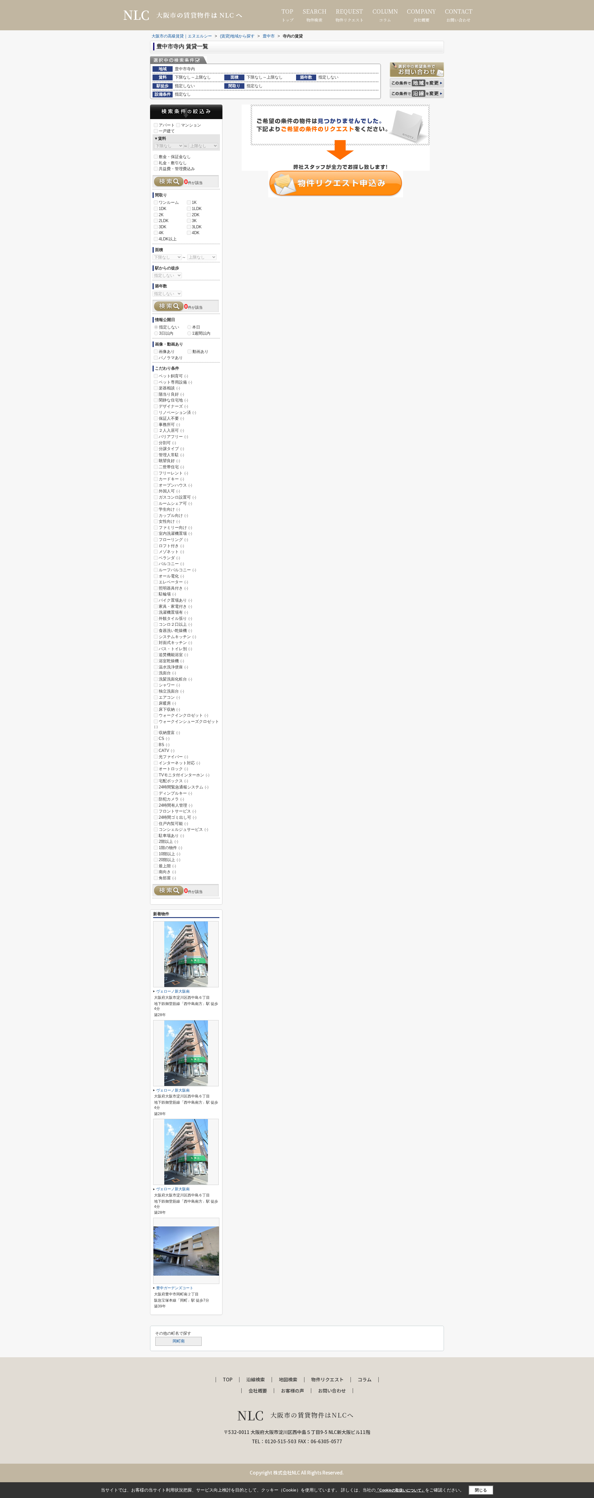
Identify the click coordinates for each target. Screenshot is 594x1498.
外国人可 (169, 491)
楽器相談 (169, 388)
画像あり (167, 351)
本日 (196, 327)
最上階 (167, 866)
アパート (167, 125)
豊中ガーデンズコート (174, 1288)
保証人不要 (171, 418)
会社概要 (421, 15)
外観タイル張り (175, 618)
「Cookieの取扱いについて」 (400, 1490)
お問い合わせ (458, 15)
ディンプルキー (175, 793)
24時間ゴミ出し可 (177, 817)
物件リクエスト (349, 15)
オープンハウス (175, 485)
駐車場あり (171, 835)
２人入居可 (171, 430)
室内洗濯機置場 (175, 533)
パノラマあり (171, 357)
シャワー (169, 685)
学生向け (169, 509)
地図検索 (288, 1379)
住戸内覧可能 (173, 823)
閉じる (481, 1490)
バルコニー (171, 563)
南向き (167, 871)
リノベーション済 (177, 412)
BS (164, 744)
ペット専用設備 (175, 382)
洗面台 (167, 673)
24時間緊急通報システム (184, 787)
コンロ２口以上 (175, 624)
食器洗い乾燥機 (175, 630)
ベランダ (169, 558)
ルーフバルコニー (177, 570)
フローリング (173, 539)
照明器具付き (173, 588)
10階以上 (169, 854)
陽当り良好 (171, 394)
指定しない (169, 327)
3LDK (197, 227)
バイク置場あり (175, 600)
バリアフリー (173, 436)
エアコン (169, 697)
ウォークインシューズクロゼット (186, 724)
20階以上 (169, 859)
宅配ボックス (173, 781)
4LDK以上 (168, 239)
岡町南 (179, 1341)
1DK (162, 208)
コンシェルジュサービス (183, 829)
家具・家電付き (175, 606)
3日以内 (166, 333)
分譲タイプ (171, 448)
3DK (162, 227)
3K (194, 220)
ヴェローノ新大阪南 (173, 991)
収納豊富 (169, 732)
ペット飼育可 (173, 376)
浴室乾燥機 (171, 661)
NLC (295, 1415)
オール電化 (171, 576)
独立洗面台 (171, 691)
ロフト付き (171, 545)
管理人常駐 (171, 455)
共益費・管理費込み (177, 168)
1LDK (197, 208)
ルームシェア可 (175, 503)
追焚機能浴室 (173, 654)
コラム (385, 15)
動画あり (200, 351)
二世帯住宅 (171, 467)
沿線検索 (255, 1379)
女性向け (169, 521)
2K (161, 214)
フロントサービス (177, 811)
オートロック (173, 768)
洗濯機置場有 (173, 612)
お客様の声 (292, 1390)
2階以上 (168, 841)
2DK (196, 214)
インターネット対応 (179, 763)
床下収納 (169, 709)
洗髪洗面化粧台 (175, 679)
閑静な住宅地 (173, 400)
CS (164, 738)
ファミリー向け (175, 527)
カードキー (171, 479)
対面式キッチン (175, 642)
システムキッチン (177, 636)
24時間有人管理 (175, 805)
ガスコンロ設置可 (177, 497)
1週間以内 (201, 333)
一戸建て (167, 131)
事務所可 (169, 424)
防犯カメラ (171, 799)
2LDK (164, 220)
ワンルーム (169, 202)
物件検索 (314, 15)
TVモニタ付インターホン (184, 775)
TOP (227, 1379)
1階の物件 (170, 847)
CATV (166, 750)
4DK (196, 232)
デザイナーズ (173, 406)
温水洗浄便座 (173, 667)
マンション (191, 125)
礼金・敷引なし (173, 163)
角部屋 (167, 878)
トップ (288, 15)
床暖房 (167, 703)
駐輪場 (167, 594)
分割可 (167, 442)
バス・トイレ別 (175, 648)
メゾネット (171, 551)
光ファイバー (173, 756)
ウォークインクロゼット (183, 715)
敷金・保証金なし (175, 156)
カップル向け (173, 515)
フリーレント (173, 473)
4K (161, 232)
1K (194, 202)
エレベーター (173, 582)
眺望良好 (169, 460)
